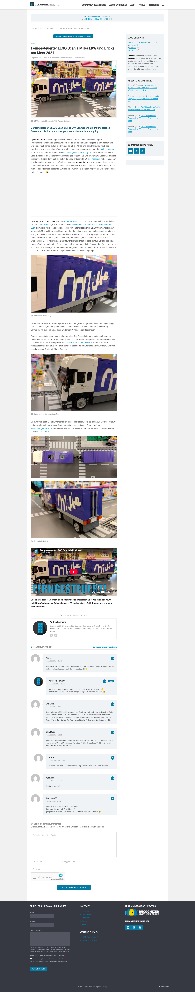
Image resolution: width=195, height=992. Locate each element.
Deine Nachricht (36, 931)
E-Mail (32, 921)
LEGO (132, 5)
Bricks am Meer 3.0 (72, 221)
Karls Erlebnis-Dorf (89, 940)
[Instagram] (136, 151)
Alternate (96, 16)
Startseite (34, 28)
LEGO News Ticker (118, 5)
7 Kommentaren (78, 58)
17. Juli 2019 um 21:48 (57, 684)
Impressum (86, 911)
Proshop (105, 16)
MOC (35, 43)
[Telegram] (130, 151)
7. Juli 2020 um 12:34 (53, 801)
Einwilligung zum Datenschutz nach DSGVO (47, 955)
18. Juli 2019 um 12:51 (54, 735)
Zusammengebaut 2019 (41, 428)
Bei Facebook (94, 159)
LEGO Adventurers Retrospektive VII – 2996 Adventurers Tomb (143, 118)
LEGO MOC (42, 432)
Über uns (85, 918)
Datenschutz (87, 914)
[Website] (51, 635)
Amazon (88, 16)
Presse (84, 921)
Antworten (112, 658)
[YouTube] (142, 151)
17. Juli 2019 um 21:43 (54, 661)
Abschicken (38, 969)
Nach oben (164, 987)
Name (32, 912)
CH (108, 19)
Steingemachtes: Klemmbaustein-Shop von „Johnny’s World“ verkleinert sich (143, 87)
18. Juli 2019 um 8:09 (53, 707)
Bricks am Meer (107, 149)
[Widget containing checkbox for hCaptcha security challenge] (48, 877)
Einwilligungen (88, 925)
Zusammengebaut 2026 (94, 5)
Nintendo (154, 5)
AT (105, 19)
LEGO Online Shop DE (93, 19)
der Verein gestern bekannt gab (76, 152)
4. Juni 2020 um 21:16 (54, 781)
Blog (41, 28)
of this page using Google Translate (73, 36)
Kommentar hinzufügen (106, 647)
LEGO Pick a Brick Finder (92, 937)
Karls (142, 5)
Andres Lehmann (57, 681)
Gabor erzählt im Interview (78, 342)
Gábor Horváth (44, 224)
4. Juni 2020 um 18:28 (57, 760)
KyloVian (50, 778)
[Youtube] (55, 635)
